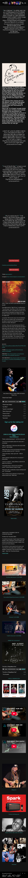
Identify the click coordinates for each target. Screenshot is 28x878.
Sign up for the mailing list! (14, 422)
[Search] (21, 3)
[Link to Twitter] (22, 873)
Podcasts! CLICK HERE (14, 617)
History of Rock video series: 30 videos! (14, 832)
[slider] (23, 401)
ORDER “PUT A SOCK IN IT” (14, 640)
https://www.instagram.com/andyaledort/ (16, 276)
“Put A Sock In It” (14, 437)
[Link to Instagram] (25, 873)
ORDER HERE (5, 553)
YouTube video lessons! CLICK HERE (14, 577)
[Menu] (25, 3)
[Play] (3, 401)
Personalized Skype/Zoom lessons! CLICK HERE (14, 597)
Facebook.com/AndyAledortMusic (9, 265)
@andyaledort (9, 274)
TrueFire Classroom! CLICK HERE (14, 635)
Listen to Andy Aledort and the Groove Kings (14, 435)
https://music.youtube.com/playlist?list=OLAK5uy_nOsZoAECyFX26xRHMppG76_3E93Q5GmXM (14, 359)
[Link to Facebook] (20, 873)
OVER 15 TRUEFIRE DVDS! (14, 678)
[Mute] (20, 401)
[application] (14, 401)
